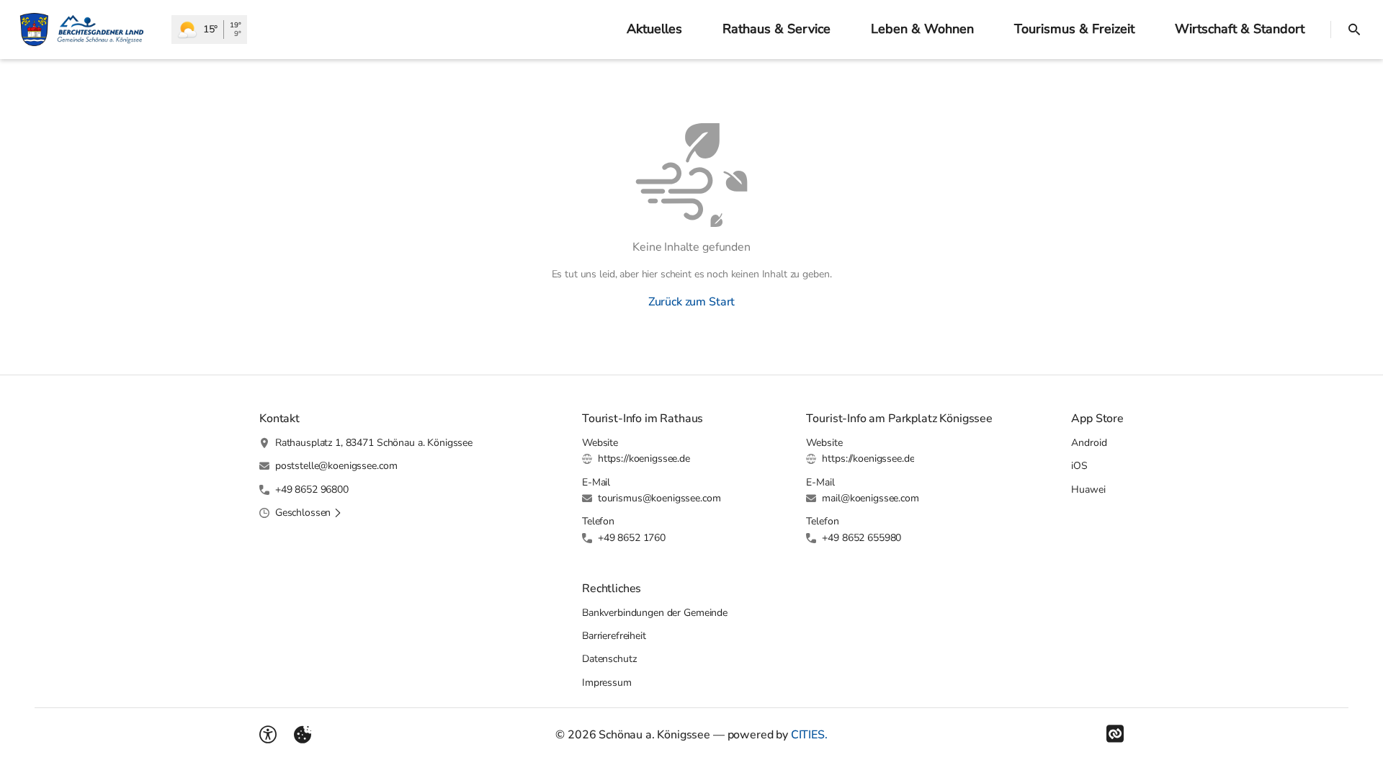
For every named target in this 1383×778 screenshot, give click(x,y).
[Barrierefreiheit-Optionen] (268, 734)
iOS (1079, 466)
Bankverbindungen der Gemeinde (655, 613)
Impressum (607, 682)
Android (1088, 443)
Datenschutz (609, 659)
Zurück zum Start (691, 302)
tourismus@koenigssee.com (659, 498)
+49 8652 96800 (312, 489)
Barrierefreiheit (614, 636)
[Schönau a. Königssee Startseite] (85, 30)
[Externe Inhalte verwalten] (302, 734)
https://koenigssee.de (644, 458)
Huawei (1088, 489)
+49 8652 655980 (861, 538)
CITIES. (809, 735)
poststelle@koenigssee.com (336, 466)
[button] (308, 513)
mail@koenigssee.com (870, 498)
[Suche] (1354, 29)
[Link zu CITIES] (1115, 734)
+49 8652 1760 (632, 538)
